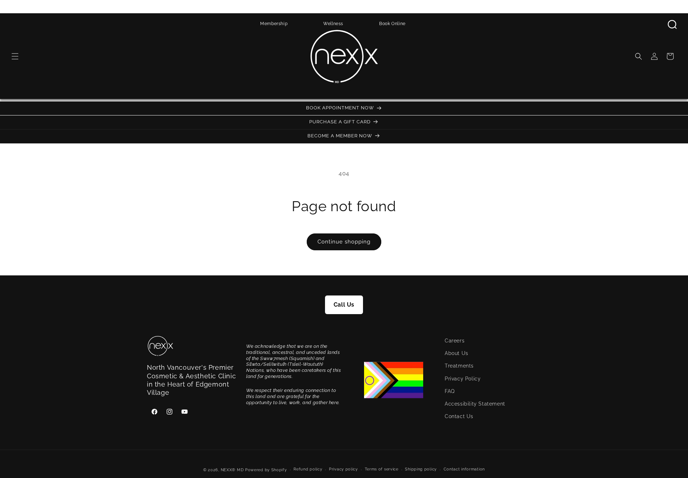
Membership (273, 23)
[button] (15, 56)
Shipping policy (421, 469)
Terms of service (381, 469)
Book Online (392, 23)
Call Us (344, 304)
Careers (454, 341)
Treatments (459, 366)
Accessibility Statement (475, 404)
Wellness (333, 23)
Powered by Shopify (266, 470)
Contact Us (459, 416)
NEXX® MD (232, 470)
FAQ (450, 391)
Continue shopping (344, 241)
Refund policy (307, 469)
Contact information (464, 469)
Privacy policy (343, 469)
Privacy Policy (463, 379)
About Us (456, 353)
